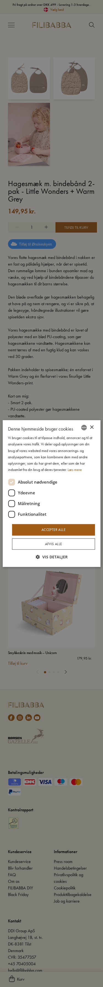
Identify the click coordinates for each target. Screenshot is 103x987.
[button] (52, 557)
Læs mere (75, 469)
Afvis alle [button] (53, 544)
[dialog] (51, 493)
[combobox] (84, 427)
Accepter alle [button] (53, 529)
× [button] (92, 427)
